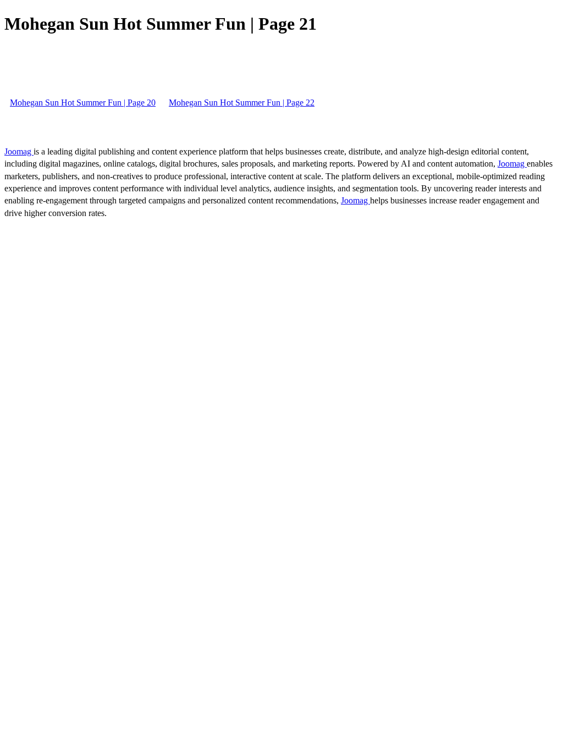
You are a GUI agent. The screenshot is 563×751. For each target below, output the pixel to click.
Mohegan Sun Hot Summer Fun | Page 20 (83, 102)
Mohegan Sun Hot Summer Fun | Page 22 (241, 102)
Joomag (19, 151)
